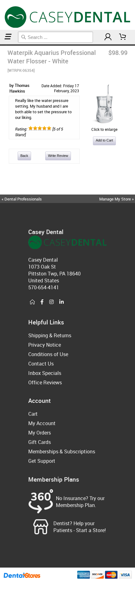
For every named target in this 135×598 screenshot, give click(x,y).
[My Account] (108, 37)
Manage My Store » (117, 199)
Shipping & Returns (49, 335)
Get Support (41, 460)
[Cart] (122, 37)
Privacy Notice (44, 344)
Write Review (58, 156)
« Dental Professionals (22, 199)
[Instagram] (51, 302)
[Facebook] (42, 302)
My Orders (39, 432)
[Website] (32, 302)
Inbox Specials (44, 373)
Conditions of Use (48, 354)
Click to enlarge (104, 129)
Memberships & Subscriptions (61, 451)
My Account (42, 423)
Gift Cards (39, 442)
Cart (33, 413)
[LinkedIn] (61, 302)
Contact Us (41, 363)
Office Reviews (45, 382)
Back (24, 156)
